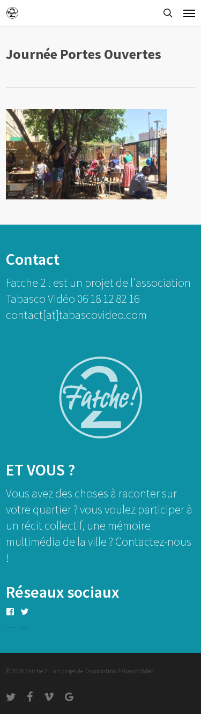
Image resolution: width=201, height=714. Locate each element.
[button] (189, 13)
